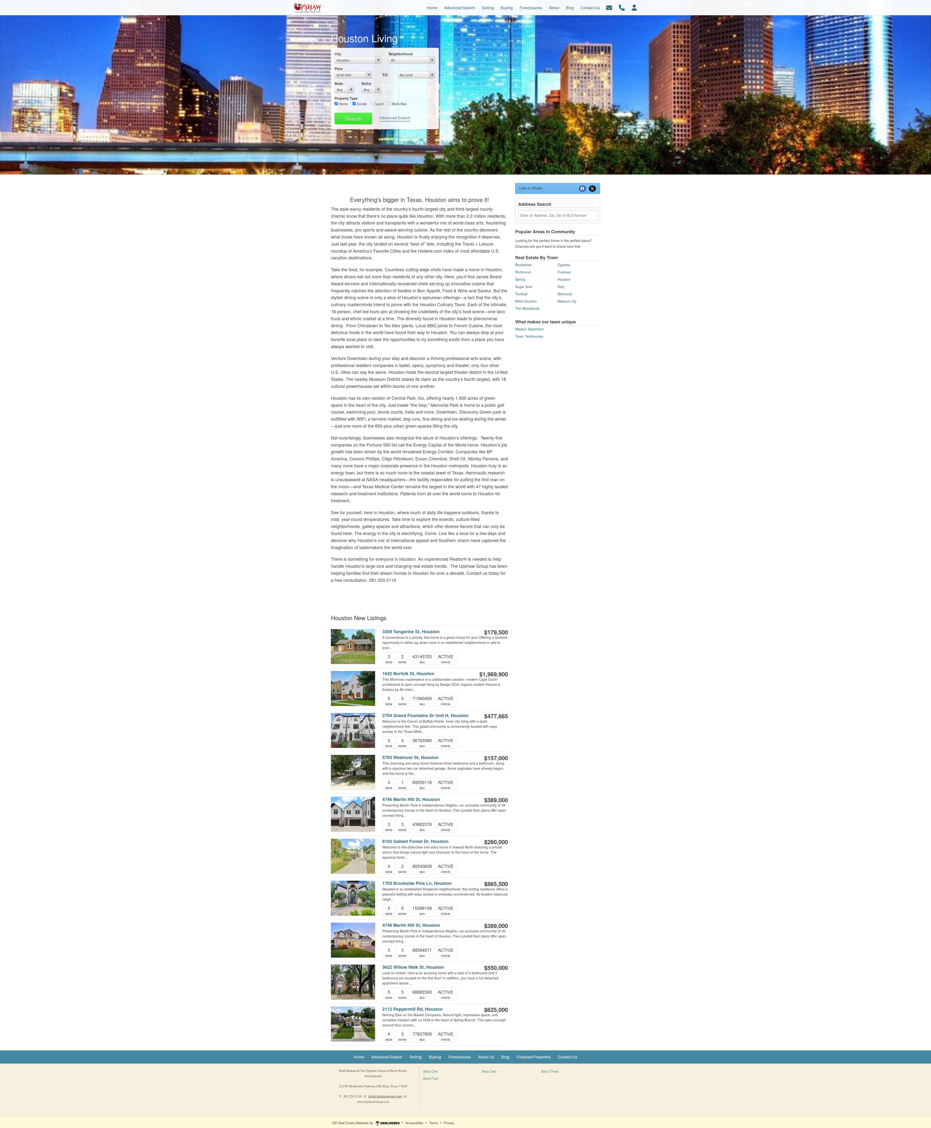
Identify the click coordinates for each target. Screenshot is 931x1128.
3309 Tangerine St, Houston (411, 631)
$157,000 (496, 758)
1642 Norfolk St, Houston (408, 673)
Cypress (564, 264)
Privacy (449, 1122)
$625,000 (496, 1009)
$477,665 (496, 716)
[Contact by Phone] (622, 7)
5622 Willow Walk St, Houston (413, 967)
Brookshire (523, 264)
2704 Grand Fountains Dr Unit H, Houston (425, 715)
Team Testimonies (529, 336)
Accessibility (414, 1122)
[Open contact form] (609, 7)
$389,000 (496, 800)
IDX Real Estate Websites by (353, 1122)
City (338, 53)
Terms (433, 1122)
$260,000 (496, 842)
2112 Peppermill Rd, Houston (412, 1009)
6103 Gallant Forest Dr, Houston (415, 841)
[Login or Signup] (634, 7)
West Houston (526, 301)
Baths (366, 83)
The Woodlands (527, 308)
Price (339, 68)
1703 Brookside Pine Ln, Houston (417, 883)
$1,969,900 (493, 674)
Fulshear (564, 272)
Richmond (523, 272)
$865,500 (496, 884)
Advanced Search (394, 117)
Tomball (521, 293)
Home (343, 103)
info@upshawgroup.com (385, 1096)
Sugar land (523, 286)
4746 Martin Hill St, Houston (411, 799)
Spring (520, 279)
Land (379, 103)
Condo (361, 103)
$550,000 (496, 967)
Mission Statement (529, 329)
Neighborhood (401, 53)
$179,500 (496, 632)
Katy (561, 286)
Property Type (346, 98)
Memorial (565, 293)
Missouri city (567, 301)
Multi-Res (399, 103)
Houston (564, 279)
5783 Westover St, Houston (410, 757)
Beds (339, 83)
